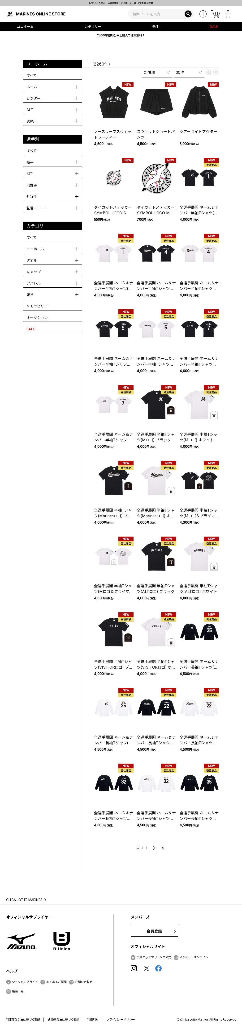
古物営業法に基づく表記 (63, 1019)
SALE (214, 27)
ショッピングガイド (25, 982)
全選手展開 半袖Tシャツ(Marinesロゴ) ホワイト (156, 516)
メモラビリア (37, 306)
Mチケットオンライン (194, 957)
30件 (180, 72)
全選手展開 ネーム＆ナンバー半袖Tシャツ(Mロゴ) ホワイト (113, 289)
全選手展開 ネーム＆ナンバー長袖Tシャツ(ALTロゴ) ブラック (113, 819)
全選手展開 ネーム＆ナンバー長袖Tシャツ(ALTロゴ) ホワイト (156, 819)
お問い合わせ (83, 982)
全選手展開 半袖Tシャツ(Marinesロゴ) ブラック (113, 516)
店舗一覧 (18, 991)
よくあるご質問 (56, 982)
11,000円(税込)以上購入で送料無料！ (121, 35)
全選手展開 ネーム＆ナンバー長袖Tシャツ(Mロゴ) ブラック (199, 667)
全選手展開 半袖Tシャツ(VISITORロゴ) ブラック (113, 667)
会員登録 (154, 931)
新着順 (149, 72)
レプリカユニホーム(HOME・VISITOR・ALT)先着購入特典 (121, 3)
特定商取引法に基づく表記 (23, 1019)
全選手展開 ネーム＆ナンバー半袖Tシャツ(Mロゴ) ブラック (199, 213)
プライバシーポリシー (121, 1019)
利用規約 (93, 1019)
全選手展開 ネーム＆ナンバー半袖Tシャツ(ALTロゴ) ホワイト (156, 364)
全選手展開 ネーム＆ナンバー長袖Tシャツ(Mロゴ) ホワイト (113, 743)
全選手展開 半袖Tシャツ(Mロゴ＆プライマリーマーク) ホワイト (113, 591)
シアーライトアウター (198, 131)
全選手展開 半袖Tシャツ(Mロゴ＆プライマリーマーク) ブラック (199, 516)
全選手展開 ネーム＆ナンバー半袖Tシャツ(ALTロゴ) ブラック (113, 364)
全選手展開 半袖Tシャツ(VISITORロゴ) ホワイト (156, 667)
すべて (31, 75)
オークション (37, 317)
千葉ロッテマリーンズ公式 (154, 957)
